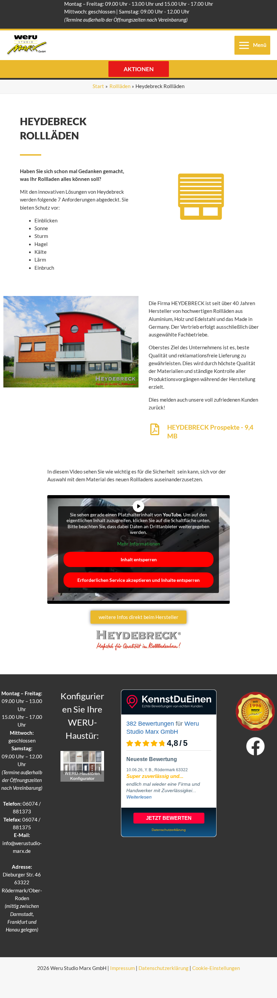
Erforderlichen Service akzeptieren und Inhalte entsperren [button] (138, 580)
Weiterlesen (139, 797)
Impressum (122, 968)
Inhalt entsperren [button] (139, 559)
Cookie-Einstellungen (216, 968)
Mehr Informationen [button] (138, 543)
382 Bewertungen (150, 723)
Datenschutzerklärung (163, 968)
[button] (138, 69)
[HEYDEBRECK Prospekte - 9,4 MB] (154, 429)
